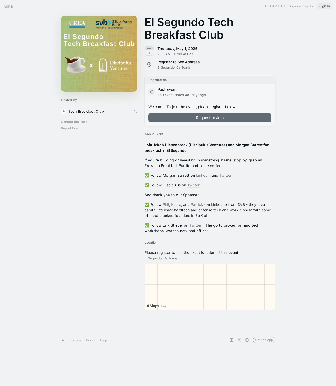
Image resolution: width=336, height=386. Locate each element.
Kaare (175, 204)
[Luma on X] (239, 340)
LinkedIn (204, 175)
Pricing (91, 340)
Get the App (264, 340)
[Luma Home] (9, 6)
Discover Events (300, 6)
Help (103, 340)
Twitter (225, 175)
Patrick (197, 204)
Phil (166, 204)
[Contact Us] (247, 340)
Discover (75, 340)
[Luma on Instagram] (231, 340)
